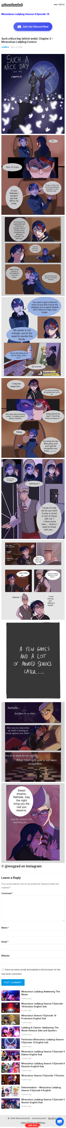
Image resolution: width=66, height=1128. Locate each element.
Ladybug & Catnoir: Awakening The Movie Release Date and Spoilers (40, 1029)
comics (5, 47)
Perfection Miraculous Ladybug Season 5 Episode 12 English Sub (42, 1041)
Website (5, 955)
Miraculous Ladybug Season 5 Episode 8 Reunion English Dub (43, 1065)
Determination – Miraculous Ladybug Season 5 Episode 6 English (41, 1089)
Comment (7, 893)
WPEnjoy (41, 1122)
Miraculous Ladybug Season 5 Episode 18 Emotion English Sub (42, 1005)
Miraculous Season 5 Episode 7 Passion (42, 1075)
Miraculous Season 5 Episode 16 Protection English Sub (38, 1017)
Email (5, 942)
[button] (60, 1121)
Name (5, 927)
